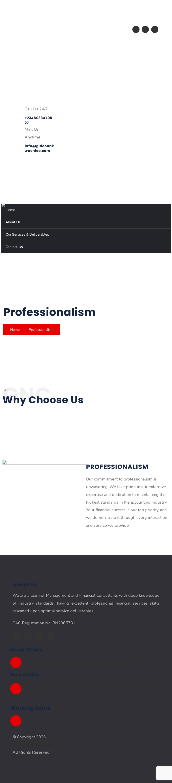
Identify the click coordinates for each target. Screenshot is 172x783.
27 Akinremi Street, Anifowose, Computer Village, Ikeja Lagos (81, 662)
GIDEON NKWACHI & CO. (36, 744)
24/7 (29, 721)
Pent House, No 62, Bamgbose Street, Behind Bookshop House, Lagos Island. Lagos (89, 688)
